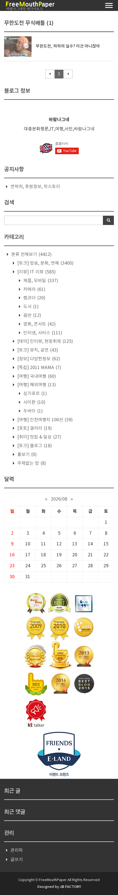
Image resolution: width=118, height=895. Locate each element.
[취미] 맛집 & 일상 (38, 437)
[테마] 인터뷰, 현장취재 (44, 341)
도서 (30, 306)
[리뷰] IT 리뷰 (36, 272)
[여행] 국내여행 (36, 376)
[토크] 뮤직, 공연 (37, 350)
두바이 (32, 411)
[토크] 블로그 (34, 445)
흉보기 (26, 454)
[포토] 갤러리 (34, 428)
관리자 (16, 850)
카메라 (33, 289)
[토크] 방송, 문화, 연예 (45, 263)
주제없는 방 (31, 463)
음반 (31, 315)
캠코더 (33, 298)
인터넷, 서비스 (42, 332)
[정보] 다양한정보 (38, 358)
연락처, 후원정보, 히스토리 (35, 186)
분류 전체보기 (31, 254)
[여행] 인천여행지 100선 (44, 419)
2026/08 (59, 499)
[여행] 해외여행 (36, 384)
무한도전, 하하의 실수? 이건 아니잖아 (68, 46)
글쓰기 (16, 859)
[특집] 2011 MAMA (38, 367)
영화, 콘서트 (39, 324)
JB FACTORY (70, 887)
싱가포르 (34, 393)
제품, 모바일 (40, 280)
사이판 (33, 402)
